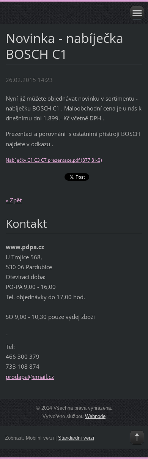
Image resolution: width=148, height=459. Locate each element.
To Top (137, 437)
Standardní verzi (76, 438)
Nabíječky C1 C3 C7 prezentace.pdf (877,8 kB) (54, 160)
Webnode (95, 416)
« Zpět (14, 200)
